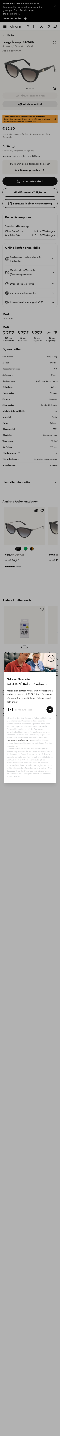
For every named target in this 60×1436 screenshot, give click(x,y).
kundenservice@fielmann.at (19, 740)
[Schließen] (51, 658)
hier (17, 746)
